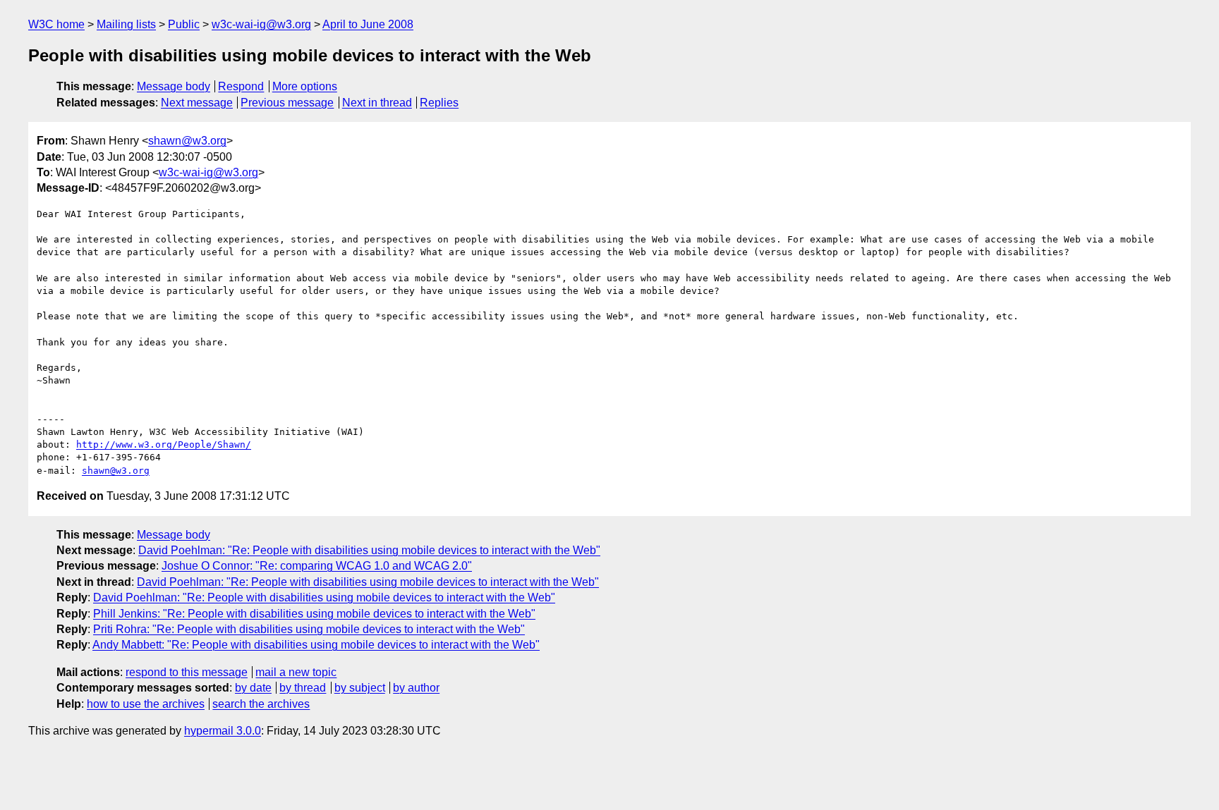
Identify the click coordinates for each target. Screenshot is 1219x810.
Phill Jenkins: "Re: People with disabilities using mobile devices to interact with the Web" (314, 614)
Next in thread (377, 103)
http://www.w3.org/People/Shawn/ (163, 444)
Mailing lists (126, 24)
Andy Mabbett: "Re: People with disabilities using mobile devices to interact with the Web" (316, 645)
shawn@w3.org (187, 141)
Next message (197, 103)
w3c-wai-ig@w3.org (261, 24)
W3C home (56, 24)
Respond (241, 86)
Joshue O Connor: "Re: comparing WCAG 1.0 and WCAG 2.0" (317, 566)
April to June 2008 (367, 24)
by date (253, 688)
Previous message (287, 103)
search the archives (261, 704)
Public (184, 24)
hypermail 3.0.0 (222, 731)
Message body (173, 86)
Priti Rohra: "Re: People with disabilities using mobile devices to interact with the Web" (309, 629)
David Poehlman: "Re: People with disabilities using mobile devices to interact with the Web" (369, 550)
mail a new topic (295, 672)
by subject (359, 688)
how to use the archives (146, 704)
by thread (302, 688)
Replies (439, 103)
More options (304, 86)
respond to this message (187, 672)
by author (416, 688)
